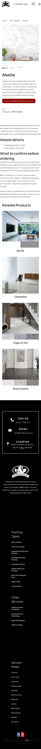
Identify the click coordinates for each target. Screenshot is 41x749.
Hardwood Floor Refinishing (17, 615)
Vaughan (14, 690)
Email (23, 429)
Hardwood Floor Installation (17, 608)
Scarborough (16, 686)
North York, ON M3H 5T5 (22, 448)
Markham (14, 699)
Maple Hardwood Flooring (17, 569)
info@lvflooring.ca (23, 433)
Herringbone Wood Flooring (18, 559)
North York (15, 677)
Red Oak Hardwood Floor (18, 576)
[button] (36, 27)
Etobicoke (15, 681)
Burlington (15, 722)
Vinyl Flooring (16, 586)
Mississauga (15, 713)
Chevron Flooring (17, 547)
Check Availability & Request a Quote (19, 101)
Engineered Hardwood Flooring (19, 552)
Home (4, 21)
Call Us (23, 418)
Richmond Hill (16, 695)
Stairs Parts (15, 582)
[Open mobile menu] (39, 4)
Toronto (14, 672)
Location (22, 441)
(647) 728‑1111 (23, 422)
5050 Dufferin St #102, (22, 444)
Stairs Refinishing (18, 620)
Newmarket (15, 708)
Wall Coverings (17, 625)
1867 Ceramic (15, 21)
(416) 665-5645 (21, 4)
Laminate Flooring (18, 564)
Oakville (14, 717)
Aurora (13, 704)
